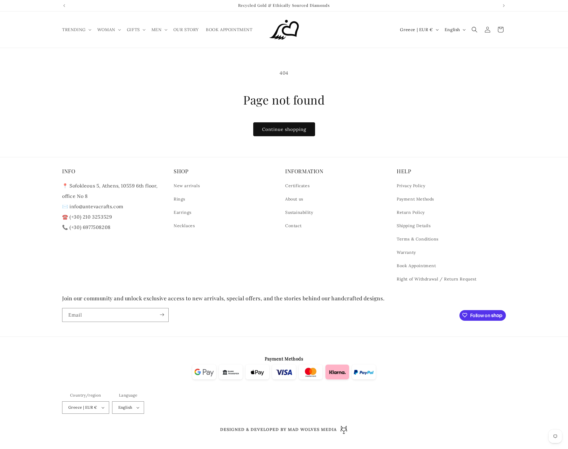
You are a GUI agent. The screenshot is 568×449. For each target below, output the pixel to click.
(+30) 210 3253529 (91, 217)
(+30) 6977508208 (90, 227)
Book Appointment (416, 266)
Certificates (297, 186)
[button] (76, 29)
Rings (179, 199)
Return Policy (411, 212)
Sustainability (299, 212)
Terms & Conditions (417, 239)
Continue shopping (284, 129)
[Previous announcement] (64, 5)
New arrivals (187, 186)
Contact (293, 226)
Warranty (406, 252)
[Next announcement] (503, 5)
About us (294, 199)
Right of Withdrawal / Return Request (437, 279)
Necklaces (184, 226)
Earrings (182, 212)
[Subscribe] (161, 315)
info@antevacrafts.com (95, 207)
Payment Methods (415, 199)
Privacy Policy (411, 186)
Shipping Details (414, 226)
